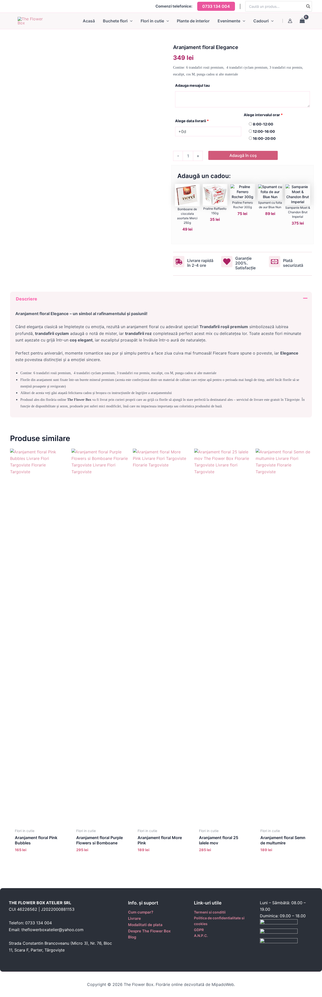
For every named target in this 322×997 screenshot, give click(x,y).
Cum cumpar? (140, 912)
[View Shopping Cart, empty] (304, 20)
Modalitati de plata (145, 924)
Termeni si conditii (210, 912)
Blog (132, 937)
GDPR (199, 930)
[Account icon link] (290, 21)
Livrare (134, 918)
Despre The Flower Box (149, 931)
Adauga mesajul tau (192, 85)
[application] (130, 21)
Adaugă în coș (243, 155)
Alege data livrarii (192, 121)
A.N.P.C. (201, 935)
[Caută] (308, 6)
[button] (216, 6)
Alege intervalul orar (263, 115)
